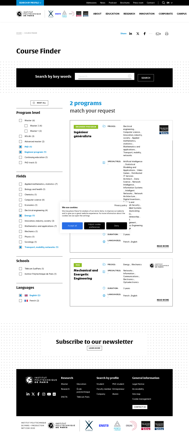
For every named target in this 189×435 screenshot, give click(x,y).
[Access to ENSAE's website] (131, 425)
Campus (182, 13)
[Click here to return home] (28, 14)
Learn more (94, 348)
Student (100, 384)
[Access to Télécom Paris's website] (146, 425)
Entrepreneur (118, 389)
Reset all (41, 103)
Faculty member (104, 389)
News (102, 2)
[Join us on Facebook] (38, 394)
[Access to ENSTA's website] (103, 425)
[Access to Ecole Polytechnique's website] (89, 425)
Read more (163, 246)
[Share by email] (158, 34)
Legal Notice (138, 384)
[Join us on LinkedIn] (27, 394)
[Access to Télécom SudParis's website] (159, 425)
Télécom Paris (83, 397)
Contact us (140, 407)
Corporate (166, 13)
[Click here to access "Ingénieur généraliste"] (164, 130)
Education (112, 13)
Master (64, 384)
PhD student (118, 384)
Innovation (147, 13)
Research (129, 13)
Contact (151, 2)
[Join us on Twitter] (33, 394)
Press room (138, 2)
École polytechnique (83, 390)
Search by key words (53, 76)
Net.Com (25, 428)
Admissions (91, 2)
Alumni (115, 394)
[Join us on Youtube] (49, 394)
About (97, 13)
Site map (136, 394)
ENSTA (64, 397)
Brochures (125, 2)
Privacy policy (120, 205)
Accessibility (138, 389)
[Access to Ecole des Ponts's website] (117, 425)
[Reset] (129, 76)
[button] (30, 3)
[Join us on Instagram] (43, 394)
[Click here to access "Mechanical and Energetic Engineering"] (159, 265)
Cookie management (141, 399)
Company (101, 394)
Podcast (113, 2)
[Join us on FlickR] (54, 394)
